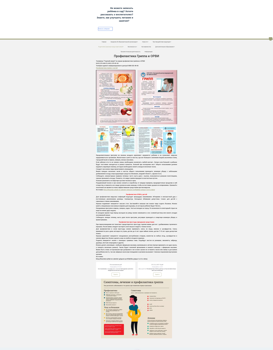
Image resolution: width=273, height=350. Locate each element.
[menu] (136, 46)
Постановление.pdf (116, 264)
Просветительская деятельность (130, 51)
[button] (124, 41)
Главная (104, 41)
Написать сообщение (105, 28)
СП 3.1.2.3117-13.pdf (157, 264)
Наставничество (146, 46)
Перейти (115, 274)
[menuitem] (104, 41)
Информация (148, 51)
